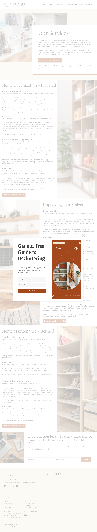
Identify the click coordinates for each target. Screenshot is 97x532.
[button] (83, 235)
